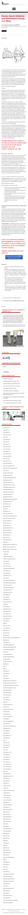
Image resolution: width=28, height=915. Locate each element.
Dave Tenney (6, 606)
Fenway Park (6, 659)
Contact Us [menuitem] (23, 909)
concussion (6, 578)
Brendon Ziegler (7, 530)
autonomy (6, 470)
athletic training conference (10, 468)
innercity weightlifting (8, 721)
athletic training (7, 463)
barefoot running (7, 475)
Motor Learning (7, 852)
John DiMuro (6, 757)
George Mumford (7, 690)
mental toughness (7, 828)
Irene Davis (6, 733)
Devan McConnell (7, 616)
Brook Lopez (6, 537)
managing (6, 802)
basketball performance (9, 487)
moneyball (6, 843)
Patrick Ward (6, 890)
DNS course (6, 625)
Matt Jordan (6, 826)
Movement (6, 854)
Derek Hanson (7, 613)
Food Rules (6, 671)
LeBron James (7, 795)
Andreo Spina (6, 449)
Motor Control (6, 850)
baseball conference (8, 482)
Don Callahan (6, 628)
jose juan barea (7, 769)
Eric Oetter (6, 640)
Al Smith (5, 437)
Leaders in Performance (9, 790)
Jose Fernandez (7, 766)
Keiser (5, 771)
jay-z (5, 740)
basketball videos (8, 501)
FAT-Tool (5, 652)
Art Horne (7, 300)
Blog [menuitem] (9, 910)
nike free (5, 866)
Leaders (5, 788)
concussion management (9, 580)
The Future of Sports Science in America (11, 386)
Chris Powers (7, 566)
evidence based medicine (9, 647)
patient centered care (8, 888)
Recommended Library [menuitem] (15, 910)
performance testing (8, 902)
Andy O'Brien (6, 451)
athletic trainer (7, 461)
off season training (7, 876)
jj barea (5, 749)
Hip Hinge (6, 706)
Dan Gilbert (6, 597)
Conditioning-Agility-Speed (9, 582)
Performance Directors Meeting (10, 900)
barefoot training (7, 480)
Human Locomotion (8, 716)
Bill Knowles (6, 506)
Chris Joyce (6, 563)
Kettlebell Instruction (8, 776)
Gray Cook (6, 697)
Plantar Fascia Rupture (8, 378)
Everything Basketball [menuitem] (10, 909)
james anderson (7, 735)
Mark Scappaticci (7, 816)
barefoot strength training (9, 477)
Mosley (5, 845)
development (7, 618)
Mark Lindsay (6, 814)
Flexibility (6, 664)
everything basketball (8, 644)
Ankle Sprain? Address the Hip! (9, 388)
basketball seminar (8, 494)
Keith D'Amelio (7, 773)
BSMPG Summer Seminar (19, 300)
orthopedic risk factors (8, 881)
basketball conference (9, 484)
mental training (7, 831)
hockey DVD (6, 711)
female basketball (7, 654)
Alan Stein (6, 441)
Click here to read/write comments (14, 297)
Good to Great (7, 695)
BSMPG (5, 542)
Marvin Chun (7, 821)
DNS (5, 623)
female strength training (9, 656)
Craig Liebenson (7, 589)
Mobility (5, 840)
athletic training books (8, 465)
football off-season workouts (9, 680)
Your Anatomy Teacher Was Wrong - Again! (12, 400)
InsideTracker (6, 723)
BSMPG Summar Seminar (9, 547)
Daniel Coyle (6, 599)
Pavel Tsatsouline (7, 895)
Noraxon (5, 869)
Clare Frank (6, 573)
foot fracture (6, 673)
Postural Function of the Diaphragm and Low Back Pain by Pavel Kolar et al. (13, 394)
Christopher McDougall (8, 568)
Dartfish (5, 604)
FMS (5, 668)
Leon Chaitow (6, 797)
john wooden (6, 761)
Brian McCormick (7, 532)
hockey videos (7, 714)
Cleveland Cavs (7, 575)
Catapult (5, 554)
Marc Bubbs (6, 807)
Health (5, 702)
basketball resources (8, 492)
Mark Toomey (6, 819)
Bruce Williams (7, 539)
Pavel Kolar (6, 893)
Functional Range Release (9, 687)
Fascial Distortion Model (9, 649)
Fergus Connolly (7, 661)
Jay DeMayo (6, 738)
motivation (6, 847)
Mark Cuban (6, 812)
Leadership (6, 792)
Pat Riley (5, 886)
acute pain (6, 430)
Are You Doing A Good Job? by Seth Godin (12, 403)
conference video (7, 585)
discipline (6, 621)
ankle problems (7, 453)
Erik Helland (6, 642)
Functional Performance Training (10, 685)
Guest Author (6, 699)
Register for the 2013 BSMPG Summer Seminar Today (14, 257)
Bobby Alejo (6, 511)
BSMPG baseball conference (10, 544)
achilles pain (6, 427)
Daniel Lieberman (7, 601)
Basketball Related (8, 489)
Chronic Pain (6, 570)
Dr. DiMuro (6, 632)
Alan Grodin (6, 439)
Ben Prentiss (6, 504)
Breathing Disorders (8, 527)
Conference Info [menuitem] (17, 909)
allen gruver (6, 444)
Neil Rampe (6, 862)
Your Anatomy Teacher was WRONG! (11, 25)
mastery (5, 823)
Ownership (6, 883)
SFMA (6, 229)
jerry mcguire (6, 745)
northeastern (6, 871)
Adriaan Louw (7, 434)
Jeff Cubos (6, 742)
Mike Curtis (6, 835)
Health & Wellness (7, 704)
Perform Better (7, 898)
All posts (3, 306)
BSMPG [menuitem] (3, 909)
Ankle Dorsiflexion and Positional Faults (11, 383)
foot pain (5, 675)
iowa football (6, 730)
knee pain (11, 300)
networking (6, 864)
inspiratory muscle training (9, 726)
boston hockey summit (9, 518)
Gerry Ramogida (7, 692)
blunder (5, 508)
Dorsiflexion (6, 630)
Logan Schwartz (7, 800)
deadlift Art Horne (7, 609)
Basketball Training (8, 496)
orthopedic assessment (8, 878)
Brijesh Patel (6, 535)
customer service (7, 592)
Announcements (7, 456)
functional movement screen (9, 683)
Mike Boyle (6, 833)
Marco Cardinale (7, 809)
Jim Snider (6, 747)
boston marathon (7, 520)
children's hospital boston (9, 558)
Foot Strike (6, 678)
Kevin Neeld (6, 781)
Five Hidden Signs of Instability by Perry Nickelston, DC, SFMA (14, 397)
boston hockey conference (10, 516)
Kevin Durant (6, 778)
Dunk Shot (6, 635)
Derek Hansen (7, 611)
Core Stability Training (8, 587)
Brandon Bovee (7, 525)
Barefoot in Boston (8, 472)
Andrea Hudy (7, 446)
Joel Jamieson (7, 752)
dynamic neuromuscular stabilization (11, 637)
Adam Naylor (6, 432)
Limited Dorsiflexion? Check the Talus (11, 381)
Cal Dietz (6, 551)
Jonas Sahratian (7, 764)
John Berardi (6, 754)
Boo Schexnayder (8, 513)
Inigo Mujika (6, 718)
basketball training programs (10, 499)
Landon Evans (7, 785)
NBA (4, 859)
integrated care (7, 728)
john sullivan (6, 759)
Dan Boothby (7, 594)
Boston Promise (7, 523)
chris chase (6, 561)
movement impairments (8, 857)
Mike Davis (6, 838)
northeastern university (8, 874)
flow (4, 666)
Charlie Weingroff (8, 556)
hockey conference (8, 709)
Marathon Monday (7, 804)
